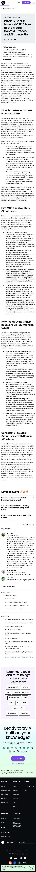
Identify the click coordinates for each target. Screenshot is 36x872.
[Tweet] (11, 39)
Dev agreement (20, 851)
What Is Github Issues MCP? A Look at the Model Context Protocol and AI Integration (17, 773)
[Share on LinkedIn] (8, 39)
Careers (3, 818)
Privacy (28, 851)
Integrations (4, 794)
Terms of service (10, 851)
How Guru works (5, 790)
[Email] (5, 39)
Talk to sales (26, 2)
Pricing (3, 786)
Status (26, 790)
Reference (9, 770)
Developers (16, 798)
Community (16, 802)
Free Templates (5, 836)
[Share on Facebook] (15, 39)
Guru (20, 450)
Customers (16, 790)
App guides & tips (18, 770)
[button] (33, 3)
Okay (31, 868)
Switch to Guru (5, 832)
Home (3, 770)
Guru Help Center (29, 786)
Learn (14, 786)
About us (3, 822)
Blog (14, 806)
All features (4, 798)
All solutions (4, 802)
